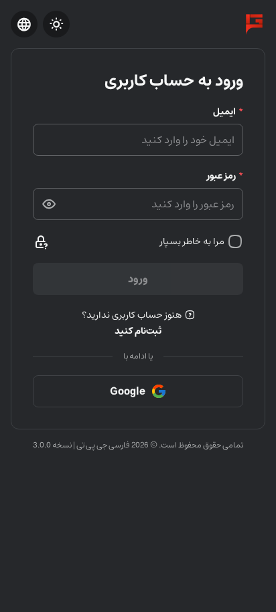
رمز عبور (221, 176)
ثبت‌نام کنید (138, 331)
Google (127, 391)
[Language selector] (24, 24)
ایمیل (224, 111)
